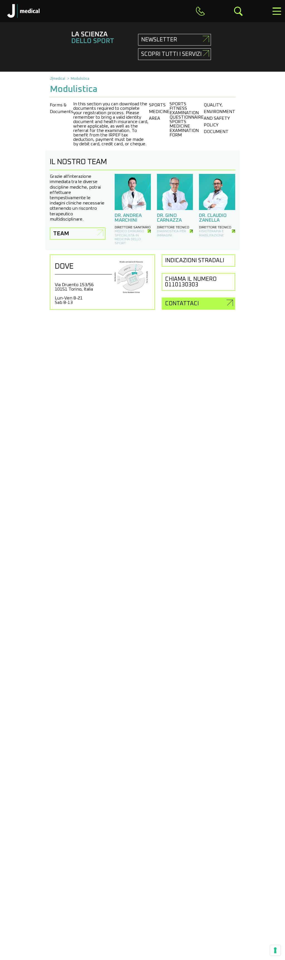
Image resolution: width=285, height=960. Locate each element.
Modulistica (80, 79)
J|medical (57, 79)
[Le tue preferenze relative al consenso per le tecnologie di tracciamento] (275, 950)
